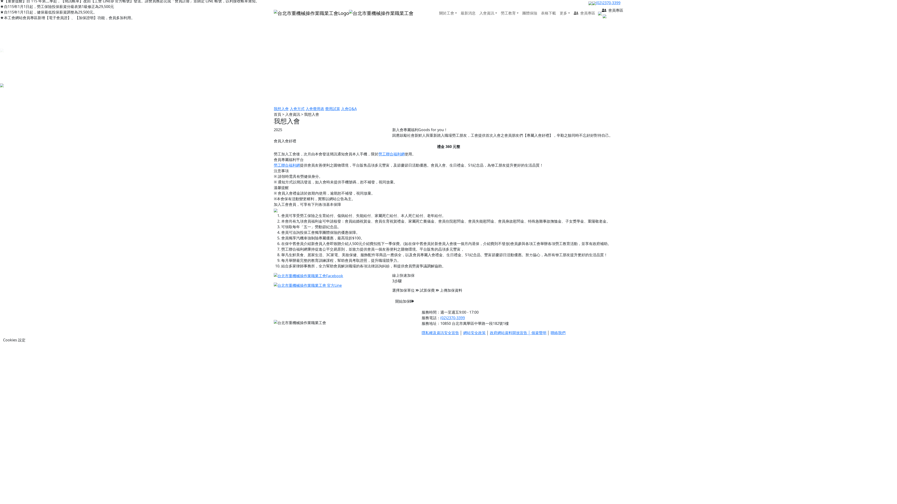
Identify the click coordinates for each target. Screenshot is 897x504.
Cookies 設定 (14, 340)
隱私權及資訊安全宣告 (440, 332)
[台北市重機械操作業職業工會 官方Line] (308, 285)
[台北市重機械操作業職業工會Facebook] (308, 275)
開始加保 (402, 301)
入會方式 (297, 108)
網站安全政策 (474, 332)
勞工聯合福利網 (391, 154)
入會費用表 (315, 108)
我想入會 (281, 108)
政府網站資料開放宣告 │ (510, 332)
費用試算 (332, 108)
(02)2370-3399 (452, 317)
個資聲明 (538, 332)
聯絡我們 (558, 332)
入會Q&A (349, 108)
